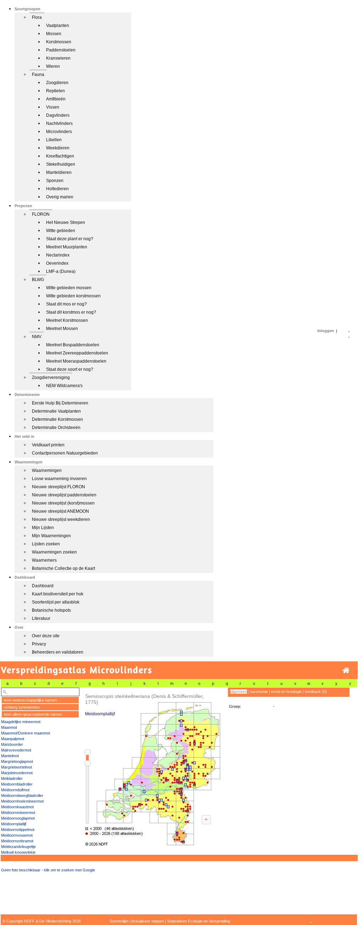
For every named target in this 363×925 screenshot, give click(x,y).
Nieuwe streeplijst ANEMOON (60, 511)
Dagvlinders (57, 115)
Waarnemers (44, 560)
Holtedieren (57, 188)
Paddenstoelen (61, 50)
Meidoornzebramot (17, 841)
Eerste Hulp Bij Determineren (60, 403)
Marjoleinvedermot (17, 773)
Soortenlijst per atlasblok (55, 602)
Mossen (53, 33)
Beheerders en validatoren (57, 652)
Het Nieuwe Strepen (65, 222)
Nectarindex (57, 255)
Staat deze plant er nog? (69, 238)
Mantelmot (10, 756)
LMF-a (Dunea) (61, 271)
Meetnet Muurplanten (66, 246)
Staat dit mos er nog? (66, 304)
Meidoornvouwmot (17, 835)
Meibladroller (12, 778)
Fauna (38, 74)
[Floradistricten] (151, 767)
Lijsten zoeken (46, 543)
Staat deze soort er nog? (69, 369)
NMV (36, 336)
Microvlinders (59, 131)
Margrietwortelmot (16, 767)
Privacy (39, 644)
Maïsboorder (12, 744)
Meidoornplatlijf (13, 824)
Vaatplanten (57, 25)
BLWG (38, 279)
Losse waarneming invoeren (59, 478)
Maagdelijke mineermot (20, 722)
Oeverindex (57, 263)
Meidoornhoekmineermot (22, 801)
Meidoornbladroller (17, 784)
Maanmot (9, 727)
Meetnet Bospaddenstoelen (72, 344)
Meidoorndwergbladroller (22, 795)
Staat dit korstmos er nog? (71, 312)
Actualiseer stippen (147, 921)
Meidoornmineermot (18, 812)
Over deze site (46, 635)
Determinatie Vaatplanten (56, 411)
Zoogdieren (57, 82)
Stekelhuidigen (60, 164)
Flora (37, 17)
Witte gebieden (60, 230)
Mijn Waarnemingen (51, 535)
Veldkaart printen (48, 444)
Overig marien (59, 196)
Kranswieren (58, 58)
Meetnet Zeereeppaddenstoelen (77, 353)
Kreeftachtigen (60, 156)
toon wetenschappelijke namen (30, 700)
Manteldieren (59, 172)
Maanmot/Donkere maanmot (25, 733)
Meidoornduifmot (15, 790)
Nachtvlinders (59, 123)
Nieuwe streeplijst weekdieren (61, 519)
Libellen (54, 139)
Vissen (52, 107)
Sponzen (54, 180)
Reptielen (55, 90)
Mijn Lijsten (43, 527)
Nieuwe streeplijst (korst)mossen (63, 503)
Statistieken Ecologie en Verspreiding (198, 921)
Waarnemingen (47, 470)
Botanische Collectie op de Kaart (63, 568)
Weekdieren (57, 147)
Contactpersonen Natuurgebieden (65, 453)
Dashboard (43, 585)
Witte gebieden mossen (68, 287)
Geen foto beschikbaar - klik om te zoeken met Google (48, 870)
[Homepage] (346, 670)
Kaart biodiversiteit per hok (57, 593)
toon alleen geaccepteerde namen (33, 714)
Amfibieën (56, 99)
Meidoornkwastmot (17, 807)
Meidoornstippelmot (17, 829)
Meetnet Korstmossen (67, 320)
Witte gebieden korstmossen (73, 295)
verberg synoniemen (21, 707)
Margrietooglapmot (17, 761)
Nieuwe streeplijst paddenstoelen (64, 494)
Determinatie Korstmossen (57, 419)
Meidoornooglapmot (18, 818)
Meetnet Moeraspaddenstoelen (76, 361)
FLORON (41, 214)
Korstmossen (58, 41)
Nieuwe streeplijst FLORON (58, 486)
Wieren (53, 66)
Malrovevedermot (16, 750)
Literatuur (41, 618)
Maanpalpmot (12, 739)
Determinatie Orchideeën (56, 427)
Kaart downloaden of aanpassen (206, 819)
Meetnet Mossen (62, 328)
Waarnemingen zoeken (54, 552)
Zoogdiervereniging (51, 377)
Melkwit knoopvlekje (18, 852)
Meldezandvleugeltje (18, 846)
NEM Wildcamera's (64, 385)
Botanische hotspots (51, 610)
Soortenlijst (119, 921)
